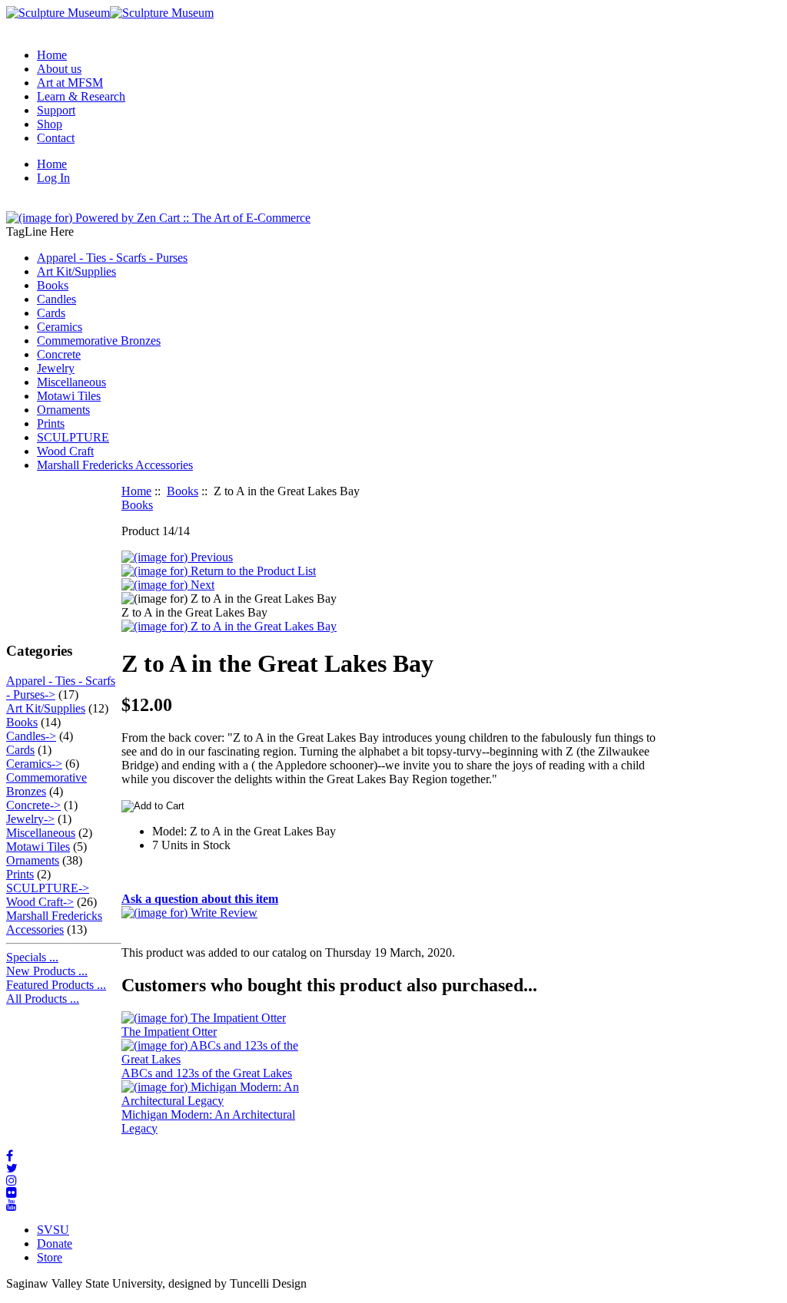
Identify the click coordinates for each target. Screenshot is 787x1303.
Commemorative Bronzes (99, 340)
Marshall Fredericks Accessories (115, 464)
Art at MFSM (70, 82)
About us (59, 68)
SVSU (53, 1229)
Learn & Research (81, 96)
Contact (56, 137)
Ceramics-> (34, 763)
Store (49, 1257)
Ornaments (63, 409)
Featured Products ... (56, 984)
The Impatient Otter (169, 1031)
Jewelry (56, 368)
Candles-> (31, 735)
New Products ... (47, 970)
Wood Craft (65, 451)
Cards (51, 312)
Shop (49, 124)
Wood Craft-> (40, 901)
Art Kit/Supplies (76, 271)
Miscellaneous (71, 382)
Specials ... (32, 957)
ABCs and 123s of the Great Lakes (206, 1073)
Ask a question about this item (199, 898)
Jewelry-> (30, 818)
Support (56, 110)
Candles (56, 299)
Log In (53, 177)
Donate (54, 1243)
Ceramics (59, 326)
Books (182, 491)
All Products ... (42, 998)
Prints (51, 423)
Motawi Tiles (69, 395)
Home (52, 54)
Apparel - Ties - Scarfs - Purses (112, 257)
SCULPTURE (73, 437)
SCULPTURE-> (47, 888)
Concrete (59, 354)
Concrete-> (33, 805)
